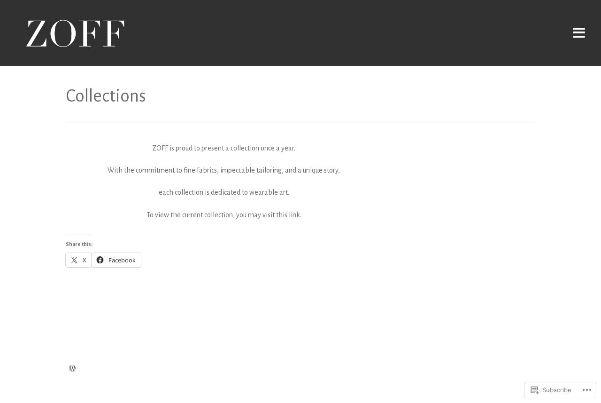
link (294, 215)
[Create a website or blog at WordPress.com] (72, 369)
